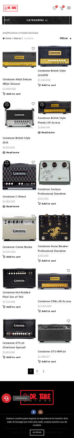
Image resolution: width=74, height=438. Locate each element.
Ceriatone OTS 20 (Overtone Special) (14, 345)
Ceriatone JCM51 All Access (54, 301)
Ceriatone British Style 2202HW (52, 72)
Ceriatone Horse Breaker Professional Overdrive (53, 248)
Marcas (17, 38)
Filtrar (64, 38)
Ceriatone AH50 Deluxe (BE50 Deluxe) (17, 81)
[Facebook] (33, 412)
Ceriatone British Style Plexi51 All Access (52, 120)
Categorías (35, 20)
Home (8, 38)
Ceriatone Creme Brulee (17, 246)
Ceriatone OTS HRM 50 (52, 351)
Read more (12, 152)
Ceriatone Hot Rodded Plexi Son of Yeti (16, 294)
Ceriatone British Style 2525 (16, 140)
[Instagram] (40, 412)
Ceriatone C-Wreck (14, 196)
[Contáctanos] (6, 398)
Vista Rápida (33, 55)
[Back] (7, 20)
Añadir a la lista (33, 49)
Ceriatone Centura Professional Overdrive (52, 191)
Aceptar (37, 432)
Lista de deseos (56, 7)
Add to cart (13, 94)
